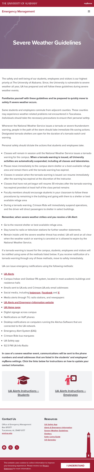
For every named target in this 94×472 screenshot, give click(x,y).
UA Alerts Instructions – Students (23, 393)
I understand (75, 465)
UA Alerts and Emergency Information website (29, 302)
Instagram (35, 292)
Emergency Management (18, 11)
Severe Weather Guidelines (56, 430)
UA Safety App (50, 424)
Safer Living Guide (52, 436)
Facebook (47, 292)
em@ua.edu (7, 433)
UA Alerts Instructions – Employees (70, 393)
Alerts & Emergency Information (58, 427)
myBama (88, 3)
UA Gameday (50, 439)
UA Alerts (9, 274)
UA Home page (12, 307)
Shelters (48, 433)
